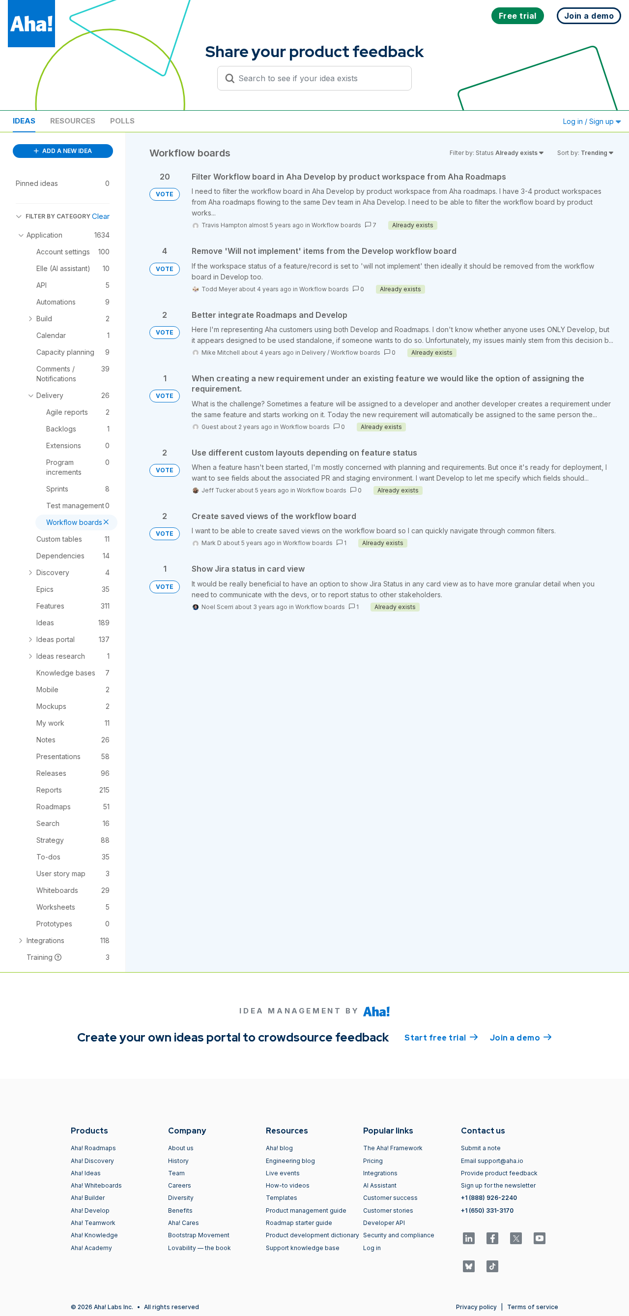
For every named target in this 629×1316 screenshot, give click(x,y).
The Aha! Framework (393, 1148)
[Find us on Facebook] (492, 1238)
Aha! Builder (88, 1197)
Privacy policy (476, 1307)
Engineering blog (290, 1160)
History (178, 1160)
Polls (122, 120)
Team (176, 1173)
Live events (283, 1173)
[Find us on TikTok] (492, 1266)
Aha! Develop (90, 1210)
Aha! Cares (183, 1222)
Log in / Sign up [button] (589, 121)
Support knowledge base (303, 1248)
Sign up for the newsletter (498, 1185)
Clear (101, 216)
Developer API (384, 1222)
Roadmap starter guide (299, 1222)
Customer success (390, 1197)
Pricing (373, 1160)
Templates (281, 1197)
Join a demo (521, 1038)
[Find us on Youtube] (539, 1238)
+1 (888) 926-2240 (489, 1197)
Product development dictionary (312, 1235)
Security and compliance (398, 1235)
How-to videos (288, 1185)
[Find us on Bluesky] (469, 1266)
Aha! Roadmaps (93, 1148)
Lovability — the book (199, 1248)
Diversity (181, 1197)
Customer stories (388, 1210)
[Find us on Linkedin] (469, 1238)
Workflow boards (336, 225)
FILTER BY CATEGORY (58, 216)
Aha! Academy (91, 1248)
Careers (179, 1185)
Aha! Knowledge (94, 1235)
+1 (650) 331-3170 (487, 1210)
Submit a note (481, 1148)
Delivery (314, 352)
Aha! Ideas (86, 1173)
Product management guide (306, 1210)
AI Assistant (380, 1185)
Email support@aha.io (492, 1160)
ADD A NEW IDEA (66, 150)
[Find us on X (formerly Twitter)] (516, 1238)
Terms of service (532, 1307)
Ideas (24, 120)
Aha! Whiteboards (96, 1185)
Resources (72, 120)
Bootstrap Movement (198, 1235)
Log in (372, 1248)
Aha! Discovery (92, 1160)
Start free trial (441, 1038)
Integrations (380, 1173)
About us (181, 1148)
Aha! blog (279, 1148)
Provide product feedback (499, 1173)
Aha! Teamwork (93, 1222)
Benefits (180, 1210)
